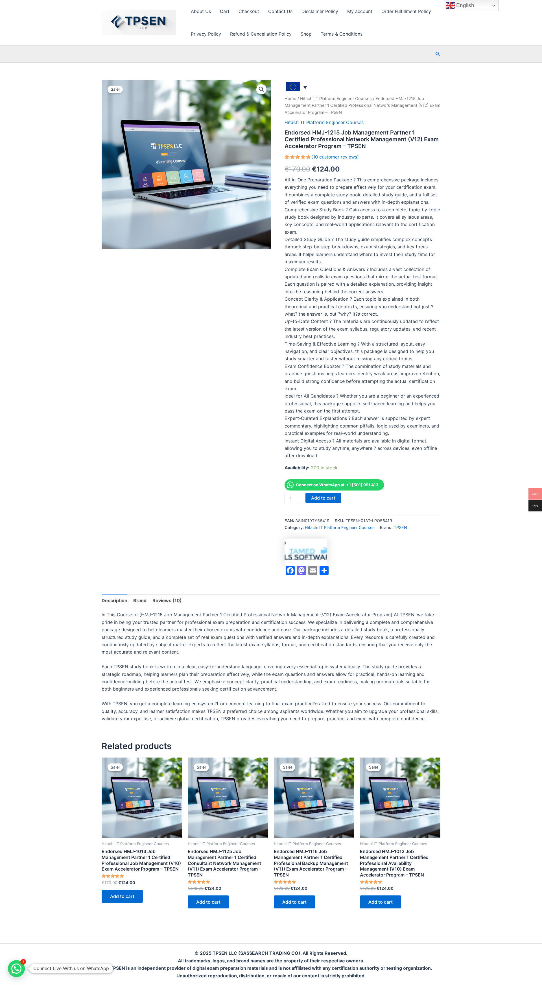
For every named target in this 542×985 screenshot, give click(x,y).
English (464, 5)
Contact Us (280, 11)
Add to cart (323, 498)
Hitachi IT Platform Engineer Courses (336, 98)
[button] (437, 54)
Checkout (249, 11)
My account (359, 11)
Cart (225, 11)
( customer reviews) (335, 157)
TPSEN (400, 527)
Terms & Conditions (341, 34)
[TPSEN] (306, 552)
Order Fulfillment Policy (406, 11)
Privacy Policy (206, 34)
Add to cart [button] (122, 896)
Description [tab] (114, 600)
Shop (306, 34)
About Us (201, 11)
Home (290, 98)
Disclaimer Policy (319, 11)
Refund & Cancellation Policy (261, 34)
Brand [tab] (140, 600)
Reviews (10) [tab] (167, 600)
